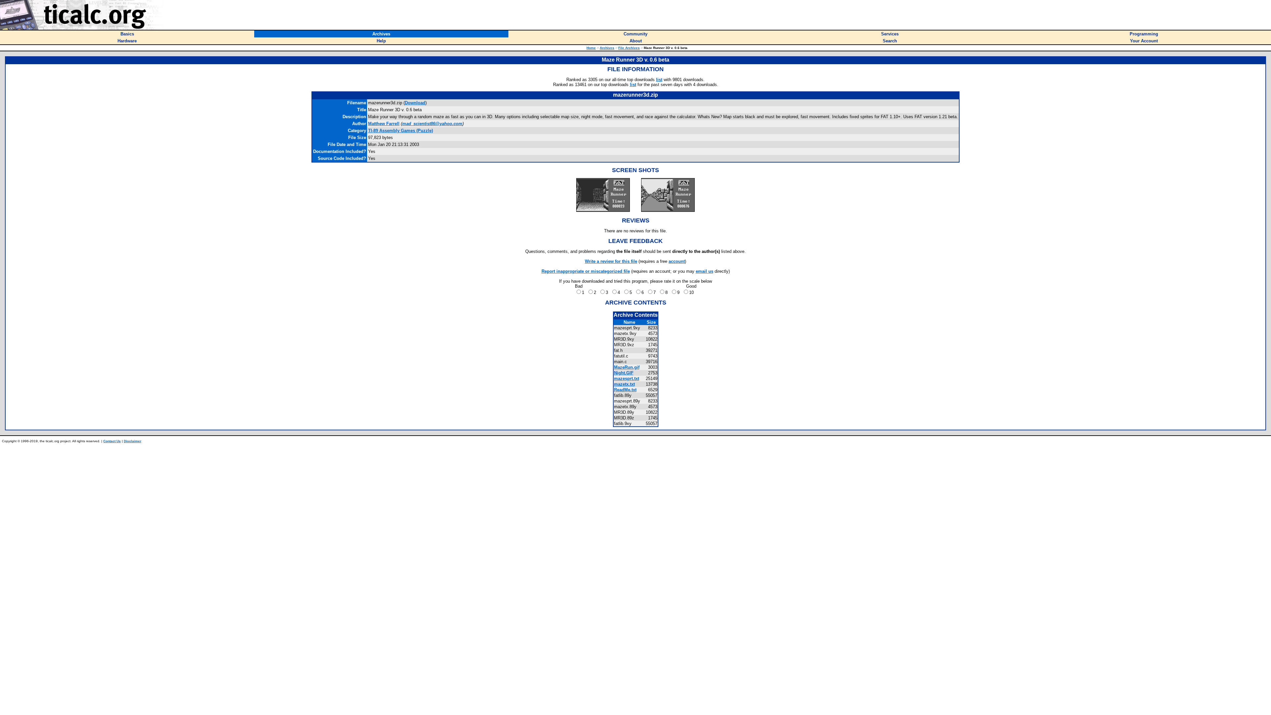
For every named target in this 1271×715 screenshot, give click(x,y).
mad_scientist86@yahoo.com (432, 123)
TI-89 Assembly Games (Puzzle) (400, 130)
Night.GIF (624, 372)
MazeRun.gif (626, 367)
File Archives (629, 48)
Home (591, 48)
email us (704, 271)
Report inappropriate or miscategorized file (585, 271)
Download (415, 102)
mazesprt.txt (626, 378)
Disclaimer (132, 441)
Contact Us (112, 441)
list (659, 79)
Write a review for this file (611, 261)
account (677, 261)
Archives (607, 48)
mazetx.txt (624, 384)
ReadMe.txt (625, 389)
